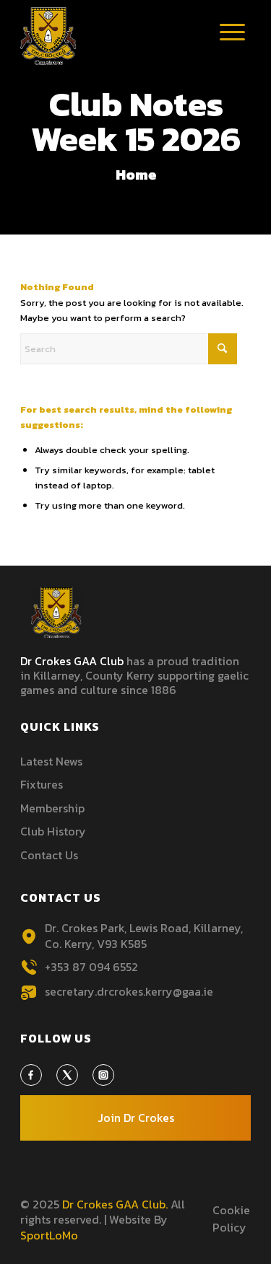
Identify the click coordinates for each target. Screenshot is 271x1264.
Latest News (51, 761)
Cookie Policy (231, 1218)
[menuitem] (233, 39)
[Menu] (233, 43)
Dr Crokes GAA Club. (115, 1204)
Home (136, 174)
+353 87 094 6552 (91, 966)
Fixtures (41, 784)
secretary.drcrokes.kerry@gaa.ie (129, 991)
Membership (52, 808)
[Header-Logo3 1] (112, 36)
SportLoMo (49, 1235)
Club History (53, 831)
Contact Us (49, 855)
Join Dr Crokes (136, 1117)
